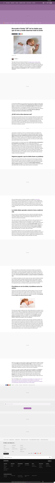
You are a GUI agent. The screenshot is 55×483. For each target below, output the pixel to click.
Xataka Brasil (5, 476)
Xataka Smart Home (6, 468)
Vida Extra (12, 466)
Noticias (5, 445)
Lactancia (21, 445)
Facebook (44, 2)
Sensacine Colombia (20, 476)
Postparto (13, 447)
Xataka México (5, 475)
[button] (16, 58)
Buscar (50, 457)
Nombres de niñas (17, 439)
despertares (37, 199)
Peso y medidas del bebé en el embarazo (34, 439)
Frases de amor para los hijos (44, 439)
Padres (13, 451)
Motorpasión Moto (34, 466)
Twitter (46, 2)
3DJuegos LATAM (13, 475)
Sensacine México (20, 475)
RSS (38, 453)
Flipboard (47, 2)
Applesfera (5, 467)
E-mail (22, 33)
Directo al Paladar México (27, 476)
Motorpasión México (34, 475)
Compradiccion (41, 467)
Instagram (49, 2)
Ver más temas (6, 453)
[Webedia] (50, 0)
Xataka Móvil (5, 466)
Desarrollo (21, 447)
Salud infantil (14, 445)
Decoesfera (40, 466)
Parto (4, 447)
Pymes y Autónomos (48, 466)
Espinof (19, 466)
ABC (14, 378)
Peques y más (22, 451)
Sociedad (5, 451)
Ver (28, 408)
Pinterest (43, 2)
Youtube (51, 2)
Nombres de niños (11, 439)
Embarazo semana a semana (24, 439)
